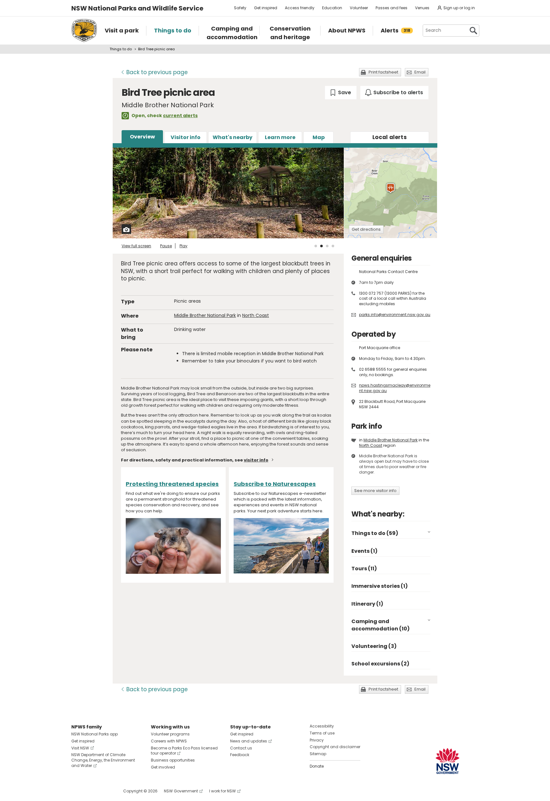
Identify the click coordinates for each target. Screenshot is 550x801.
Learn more (280, 137)
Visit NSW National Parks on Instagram (91, 791)
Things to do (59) (374, 533)
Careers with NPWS (169, 741)
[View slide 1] (315, 246)
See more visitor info (375, 491)
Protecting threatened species (172, 484)
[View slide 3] (327, 246)
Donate (317, 766)
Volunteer (359, 8)
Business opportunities (173, 760)
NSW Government (181, 791)
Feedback (239, 754)
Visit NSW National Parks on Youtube (104, 791)
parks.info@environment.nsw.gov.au (394, 314)
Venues (422, 8)
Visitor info (186, 137)
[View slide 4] (333, 246)
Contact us (241, 748)
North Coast (255, 315)
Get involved (163, 767)
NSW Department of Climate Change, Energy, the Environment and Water (103, 760)
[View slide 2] (321, 246)
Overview (142, 136)
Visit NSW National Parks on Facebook (77, 791)
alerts (389, 137)
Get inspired (265, 8)
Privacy (317, 740)
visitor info (256, 460)
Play (183, 246)
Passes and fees (391, 8)
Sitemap (318, 753)
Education (332, 8)
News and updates (248, 741)
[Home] (84, 30)
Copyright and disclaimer (335, 746)
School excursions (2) (380, 663)
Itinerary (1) (367, 604)
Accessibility (322, 726)
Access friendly (299, 8)
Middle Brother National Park (205, 315)
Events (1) (364, 551)
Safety (240, 8)
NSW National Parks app (94, 734)
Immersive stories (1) (379, 586)
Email (420, 72)
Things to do (120, 49)
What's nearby (232, 137)
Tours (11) (364, 568)
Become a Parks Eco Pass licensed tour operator (184, 750)
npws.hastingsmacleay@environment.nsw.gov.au (394, 388)
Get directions (366, 229)
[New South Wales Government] (447, 761)
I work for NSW (222, 791)
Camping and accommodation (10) (380, 625)
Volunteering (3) (374, 646)
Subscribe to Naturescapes (275, 484)
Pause (166, 246)
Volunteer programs (170, 734)
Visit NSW (80, 748)
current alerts (180, 115)
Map (319, 137)
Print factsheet (383, 72)
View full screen (136, 246)
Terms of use (322, 733)
